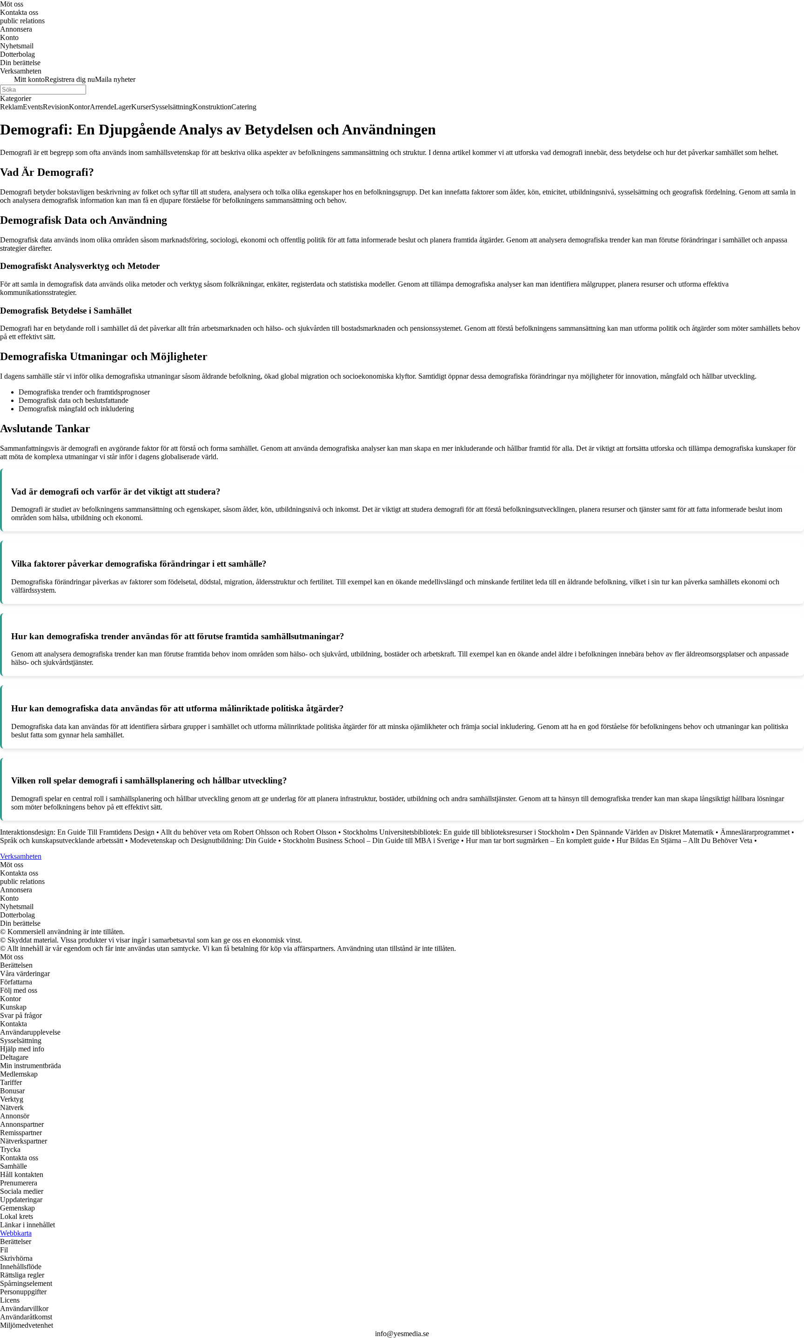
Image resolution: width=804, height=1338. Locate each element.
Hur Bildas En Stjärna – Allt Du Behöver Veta (684, 840)
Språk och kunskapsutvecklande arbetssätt (61, 840)
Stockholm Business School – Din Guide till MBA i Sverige (371, 840)
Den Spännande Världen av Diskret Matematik (645, 832)
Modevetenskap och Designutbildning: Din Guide (203, 840)
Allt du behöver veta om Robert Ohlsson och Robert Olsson (248, 832)
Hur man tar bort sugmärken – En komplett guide (538, 840)
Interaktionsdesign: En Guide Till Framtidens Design (77, 832)
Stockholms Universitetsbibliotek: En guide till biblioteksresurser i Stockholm (456, 832)
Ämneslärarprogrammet (755, 832)
